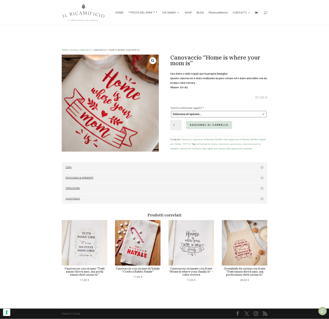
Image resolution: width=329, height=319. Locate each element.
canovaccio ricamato (190, 148)
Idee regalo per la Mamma (236, 139)
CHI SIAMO (169, 12)
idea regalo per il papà (213, 148)
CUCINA (73, 50)
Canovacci (85, 50)
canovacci (224, 144)
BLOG (200, 12)
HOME (119, 12)
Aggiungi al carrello (209, 124)
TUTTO (185, 144)
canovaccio (236, 144)
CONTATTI (240, 12)
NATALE (254, 139)
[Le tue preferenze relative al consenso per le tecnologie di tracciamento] (6, 312)
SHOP (188, 12)
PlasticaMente (218, 12)
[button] (152, 60)
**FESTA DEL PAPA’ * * (142, 12)
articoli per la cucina (207, 144)
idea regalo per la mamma (239, 148)
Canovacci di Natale (203, 139)
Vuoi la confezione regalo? (187, 108)
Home (65, 50)
